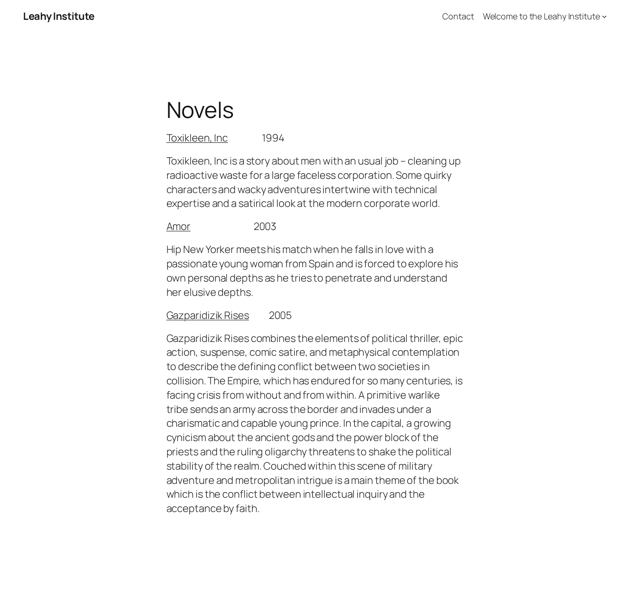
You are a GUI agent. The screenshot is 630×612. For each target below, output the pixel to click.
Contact (458, 16)
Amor (178, 226)
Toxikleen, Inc (197, 138)
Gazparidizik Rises (207, 315)
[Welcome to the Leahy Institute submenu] (604, 16)
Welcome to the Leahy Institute (541, 16)
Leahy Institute (59, 16)
